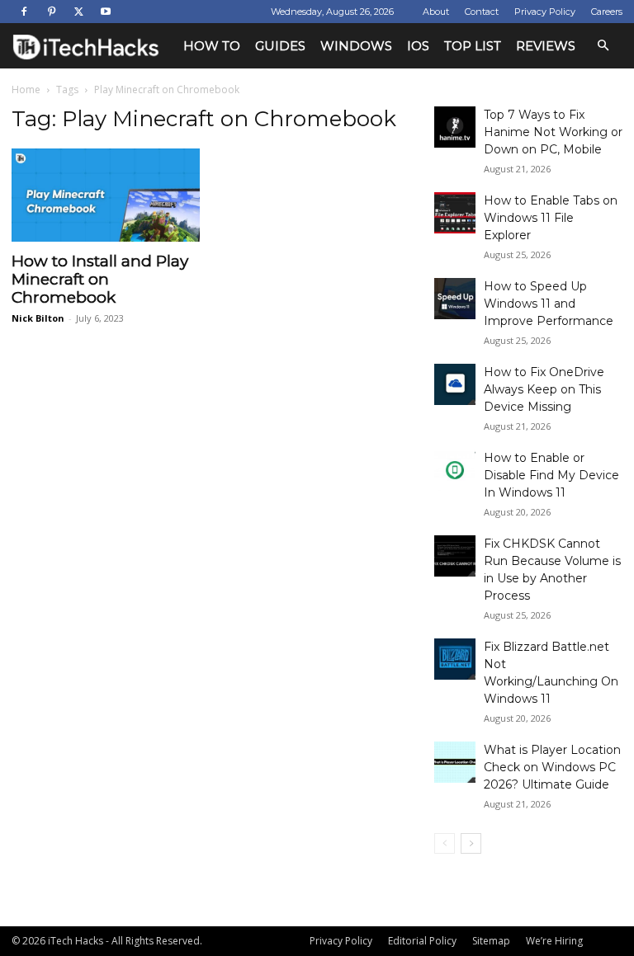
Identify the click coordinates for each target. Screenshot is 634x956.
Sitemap (491, 941)
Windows (356, 46)
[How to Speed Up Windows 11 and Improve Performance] (455, 298)
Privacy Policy (544, 11)
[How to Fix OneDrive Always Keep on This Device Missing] (455, 384)
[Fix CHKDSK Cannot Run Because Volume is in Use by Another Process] (455, 556)
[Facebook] (24, 11)
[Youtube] (105, 11)
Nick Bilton (38, 318)
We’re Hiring (554, 941)
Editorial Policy (422, 941)
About (436, 11)
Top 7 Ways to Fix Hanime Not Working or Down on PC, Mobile (553, 132)
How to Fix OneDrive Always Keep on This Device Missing (544, 389)
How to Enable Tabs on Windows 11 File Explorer (550, 218)
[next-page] (471, 843)
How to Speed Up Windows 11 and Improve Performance (548, 303)
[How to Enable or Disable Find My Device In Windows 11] (455, 470)
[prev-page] (444, 843)
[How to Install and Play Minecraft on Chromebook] (106, 195)
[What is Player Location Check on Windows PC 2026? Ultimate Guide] (455, 762)
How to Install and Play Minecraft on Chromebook (100, 279)
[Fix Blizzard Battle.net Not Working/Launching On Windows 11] (455, 659)
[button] (602, 46)
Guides (280, 46)
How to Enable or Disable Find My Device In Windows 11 (551, 475)
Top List (472, 46)
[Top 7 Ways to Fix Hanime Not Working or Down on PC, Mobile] (455, 127)
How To (211, 46)
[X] (78, 11)
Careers (606, 11)
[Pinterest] (51, 11)
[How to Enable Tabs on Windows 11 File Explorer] (455, 212)
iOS (418, 46)
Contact (482, 11)
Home (26, 89)
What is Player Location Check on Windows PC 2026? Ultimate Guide (552, 767)
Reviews (545, 46)
